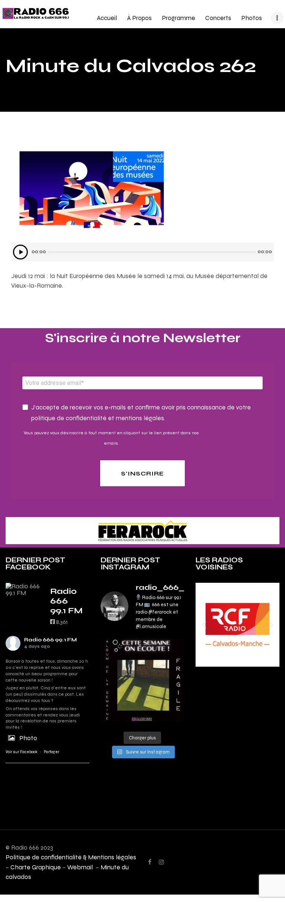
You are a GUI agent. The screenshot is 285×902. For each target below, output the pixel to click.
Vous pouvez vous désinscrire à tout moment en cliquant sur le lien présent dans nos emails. (111, 438)
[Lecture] (20, 252)
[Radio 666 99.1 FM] (24, 589)
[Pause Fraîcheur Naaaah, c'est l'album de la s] (142, 680)
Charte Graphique (35, 867)
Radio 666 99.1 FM (50, 640)
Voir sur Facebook (21, 751)
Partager (51, 751)
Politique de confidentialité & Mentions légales (71, 857)
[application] (142, 252)
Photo (28, 738)
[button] (204, 624)
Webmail (80, 867)
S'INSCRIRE (142, 473)
